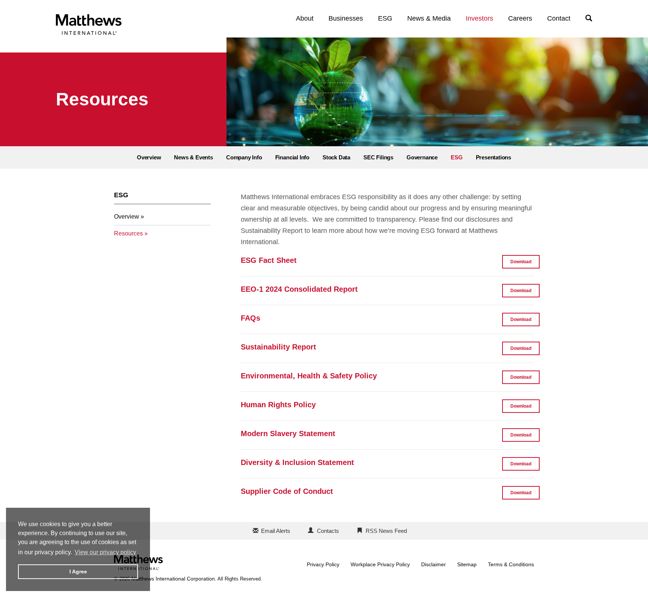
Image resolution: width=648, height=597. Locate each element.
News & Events (193, 157)
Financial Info (292, 157)
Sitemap (467, 564)
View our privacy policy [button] (105, 552)
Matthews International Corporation (173, 579)
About (305, 18)
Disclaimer (433, 564)
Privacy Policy (323, 564)
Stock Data (336, 157)
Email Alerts (275, 531)
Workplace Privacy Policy (380, 564)
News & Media (429, 18)
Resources (128, 233)
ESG (385, 18)
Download (525, 263)
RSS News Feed (386, 531)
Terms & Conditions (511, 564)
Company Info (244, 157)
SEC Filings (378, 157)
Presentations (494, 157)
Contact (558, 18)
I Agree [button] (78, 571)
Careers (520, 18)
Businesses (345, 18)
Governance (422, 157)
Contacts (328, 531)
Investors (479, 18)
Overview (149, 157)
